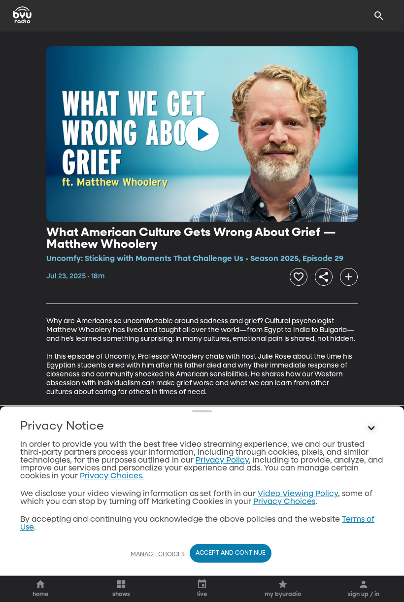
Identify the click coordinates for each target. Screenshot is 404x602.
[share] (324, 277)
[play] (202, 134)
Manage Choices (158, 555)
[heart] (298, 277)
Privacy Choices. (112, 476)
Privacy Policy (222, 461)
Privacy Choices (284, 502)
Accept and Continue (231, 553)
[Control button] (371, 428)
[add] (349, 277)
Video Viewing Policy (298, 494)
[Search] (379, 16)
